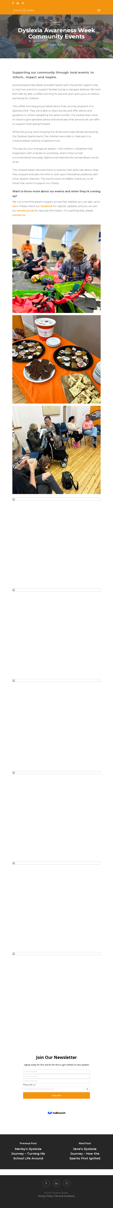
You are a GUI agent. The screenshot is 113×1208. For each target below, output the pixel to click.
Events (56, 22)
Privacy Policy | (46, 1196)
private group (25, 210)
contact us (18, 215)
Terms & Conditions (65, 1196)
